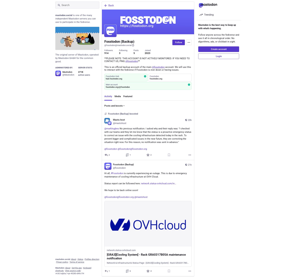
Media (118, 96)
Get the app (77, 268)
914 (106, 53)
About (73, 259)
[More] (190, 155)
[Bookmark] (169, 155)
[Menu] (189, 42)
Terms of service (77, 262)
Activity (108, 96)
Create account (219, 49)
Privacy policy (62, 262)
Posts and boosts (113, 105)
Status (80, 259)
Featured (127, 96)
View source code (73, 271)
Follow (178, 42)
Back (111, 5)
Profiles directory (92, 259)
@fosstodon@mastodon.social (118, 45)
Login (219, 56)
